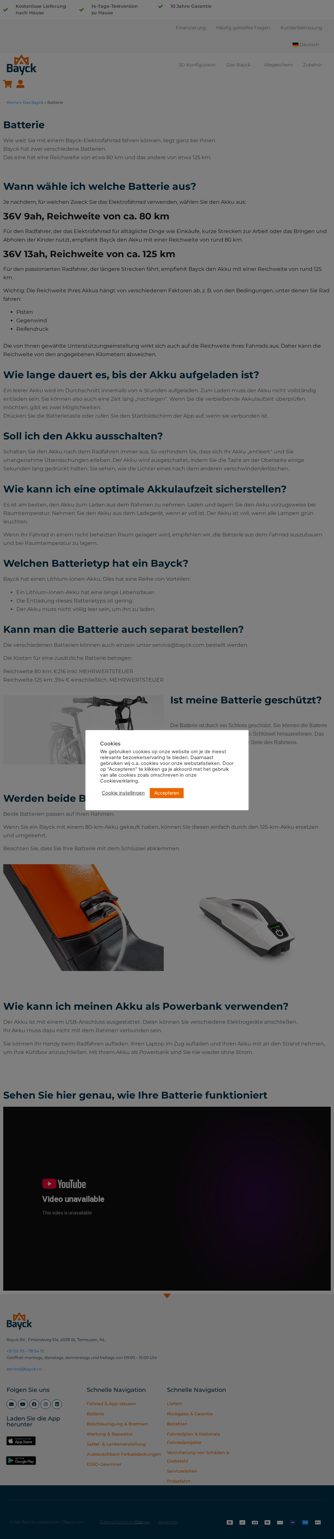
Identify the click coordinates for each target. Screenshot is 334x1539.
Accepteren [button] (166, 793)
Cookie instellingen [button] (123, 793)
